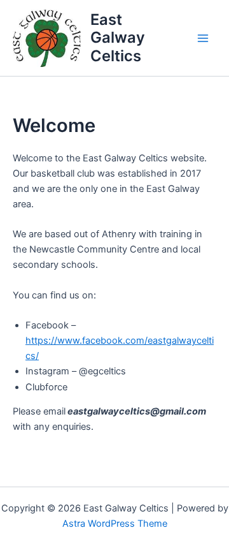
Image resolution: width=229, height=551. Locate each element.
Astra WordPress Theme (114, 523)
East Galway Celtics (117, 37)
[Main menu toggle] (203, 38)
